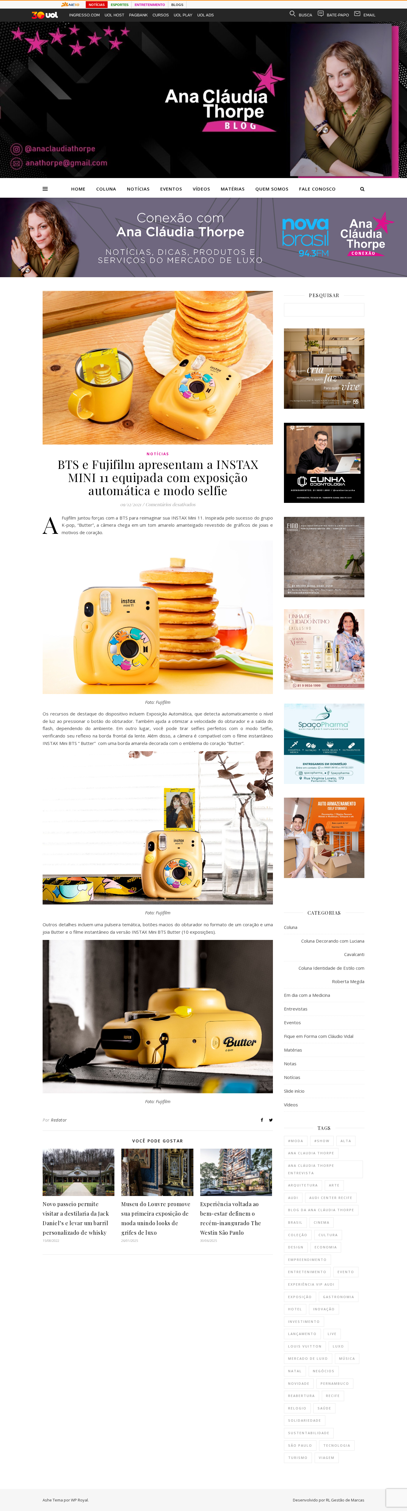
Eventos (171, 189)
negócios (324, 1371)
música (347, 1358)
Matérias (233, 189)
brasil (295, 1222)
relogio (297, 1408)
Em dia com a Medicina (307, 995)
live (332, 1333)
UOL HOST (114, 15)
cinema (322, 1222)
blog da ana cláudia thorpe (321, 1210)
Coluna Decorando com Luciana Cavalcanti (332, 947)
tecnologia (336, 1445)
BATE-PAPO (338, 15)
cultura (328, 1235)
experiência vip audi (311, 1284)
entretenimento (307, 1272)
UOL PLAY (183, 15)
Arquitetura (303, 1185)
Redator (59, 1120)
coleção (297, 1235)
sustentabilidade (309, 1433)
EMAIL (369, 15)
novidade (299, 1383)
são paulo (300, 1445)
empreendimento (307, 1259)
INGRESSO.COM (84, 15)
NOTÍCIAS (97, 5)
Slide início (294, 1091)
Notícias (138, 189)
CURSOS (161, 15)
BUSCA (305, 15)
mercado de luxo (308, 1358)
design (296, 1247)
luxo (338, 1346)
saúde (324, 1408)
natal (295, 1371)
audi (293, 1197)
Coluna (106, 189)
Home (78, 189)
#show (322, 1141)
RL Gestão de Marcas (345, 1500)
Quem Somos (271, 189)
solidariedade (304, 1420)
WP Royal (79, 1500)
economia (326, 1247)
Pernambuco (335, 1383)
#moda (295, 1141)
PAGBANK (138, 15)
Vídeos (201, 189)
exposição (300, 1297)
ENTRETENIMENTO (150, 5)
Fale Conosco (317, 189)
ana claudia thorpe (311, 1153)
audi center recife (330, 1197)
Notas (290, 1063)
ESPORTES (119, 5)
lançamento (302, 1333)
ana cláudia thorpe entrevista (311, 1169)
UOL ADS (205, 15)
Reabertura (301, 1395)
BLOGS (177, 5)
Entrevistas (295, 1009)
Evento (346, 1272)
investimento (304, 1321)
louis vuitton (305, 1346)
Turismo (298, 1457)
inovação (324, 1309)
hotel (295, 1309)
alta (346, 1141)
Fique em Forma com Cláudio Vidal (318, 1036)
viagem (327, 1457)
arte (334, 1185)
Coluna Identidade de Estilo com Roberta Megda (331, 974)
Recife (333, 1395)
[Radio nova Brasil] (203, 275)
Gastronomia (338, 1297)
